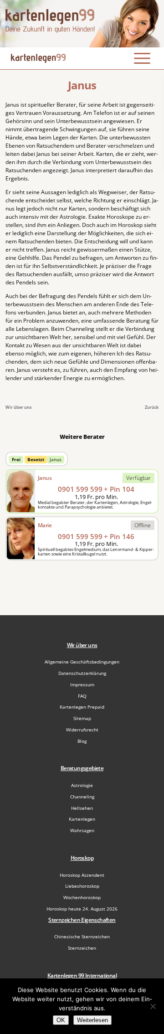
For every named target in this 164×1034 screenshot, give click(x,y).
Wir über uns (18, 407)
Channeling (82, 796)
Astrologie (82, 785)
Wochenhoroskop (82, 897)
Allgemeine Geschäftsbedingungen (82, 661)
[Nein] (152, 1006)
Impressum (82, 684)
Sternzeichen (82, 948)
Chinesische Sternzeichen (82, 936)
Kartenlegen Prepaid (82, 707)
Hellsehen (82, 808)
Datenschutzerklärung (82, 673)
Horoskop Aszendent (82, 875)
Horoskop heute (82, 908)
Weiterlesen (92, 1020)
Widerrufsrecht (82, 729)
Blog (82, 741)
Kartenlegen (82, 819)
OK (60, 1020)
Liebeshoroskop (82, 886)
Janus (56, 460)
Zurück (152, 407)
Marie (44, 525)
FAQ (82, 696)
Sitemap (82, 718)
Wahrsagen (82, 830)
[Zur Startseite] (82, 23)
